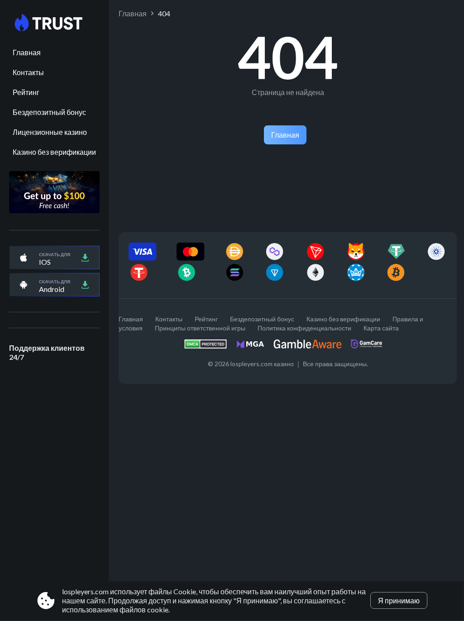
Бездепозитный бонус (49, 112)
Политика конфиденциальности (304, 328)
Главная (27, 52)
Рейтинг (26, 92)
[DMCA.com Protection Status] (210, 346)
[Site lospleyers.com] (54, 23)
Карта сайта (381, 328)
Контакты (28, 72)
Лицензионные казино (50, 132)
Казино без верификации (54, 152)
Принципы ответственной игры (200, 328)
